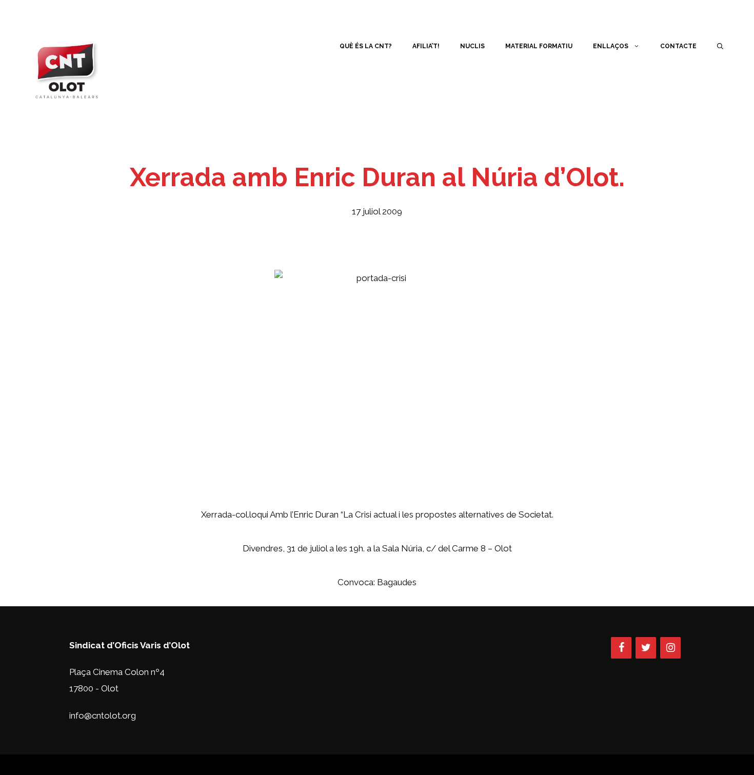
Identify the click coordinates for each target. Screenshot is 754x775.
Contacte (678, 46)
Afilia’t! (426, 46)
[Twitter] (646, 648)
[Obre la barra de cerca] (720, 46)
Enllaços (610, 46)
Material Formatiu (538, 46)
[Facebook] (621, 648)
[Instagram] (670, 648)
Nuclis (472, 46)
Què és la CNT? (366, 46)
